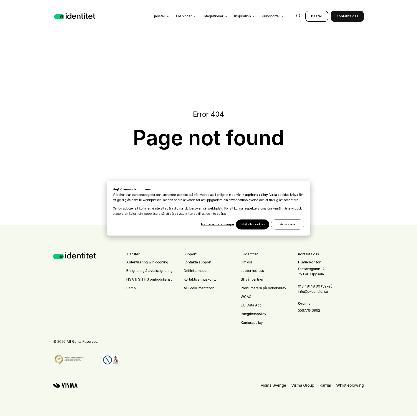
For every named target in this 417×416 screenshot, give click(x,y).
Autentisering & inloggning (147, 262)
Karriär (325, 385)
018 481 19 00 (309, 286)
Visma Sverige (273, 385)
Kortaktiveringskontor (201, 279)
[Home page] (74, 16)
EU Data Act (251, 305)
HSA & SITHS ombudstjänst (149, 279)
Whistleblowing (350, 385)
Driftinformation (196, 271)
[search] (298, 16)
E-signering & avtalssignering (149, 271)
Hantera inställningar (217, 224)
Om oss (247, 262)
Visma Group (302, 385)
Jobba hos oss (252, 271)
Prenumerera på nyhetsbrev (263, 288)
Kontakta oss (347, 16)
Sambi (131, 288)
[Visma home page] (65, 385)
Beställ (317, 16)
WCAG (246, 297)
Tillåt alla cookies (252, 224)
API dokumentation (199, 288)
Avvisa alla (287, 224)
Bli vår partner (252, 279)
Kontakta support (197, 262)
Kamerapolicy (252, 323)
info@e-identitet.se (313, 292)
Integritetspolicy (253, 314)
